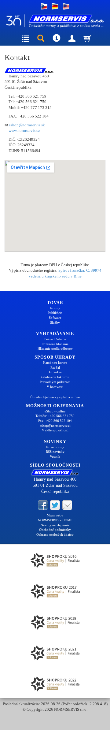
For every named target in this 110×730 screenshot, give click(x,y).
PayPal (55, 367)
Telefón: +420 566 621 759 (55, 416)
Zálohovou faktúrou (55, 377)
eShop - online (55, 411)
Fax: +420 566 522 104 (55, 421)
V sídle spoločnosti (55, 430)
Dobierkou (55, 372)
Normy (55, 308)
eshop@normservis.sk (27, 125)
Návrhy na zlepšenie (55, 525)
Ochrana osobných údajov (55, 534)
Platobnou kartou (55, 362)
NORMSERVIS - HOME (55, 520)
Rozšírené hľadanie (55, 344)
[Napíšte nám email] (67, 505)
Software (55, 317)
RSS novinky (55, 451)
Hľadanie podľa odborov (55, 348)
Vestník (55, 456)
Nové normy (55, 447)
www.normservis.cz (24, 130)
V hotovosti (55, 387)
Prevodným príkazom (55, 382)
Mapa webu (55, 515)
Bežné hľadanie (55, 339)
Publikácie (55, 313)
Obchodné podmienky (55, 529)
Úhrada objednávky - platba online (55, 397)
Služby (55, 322)
